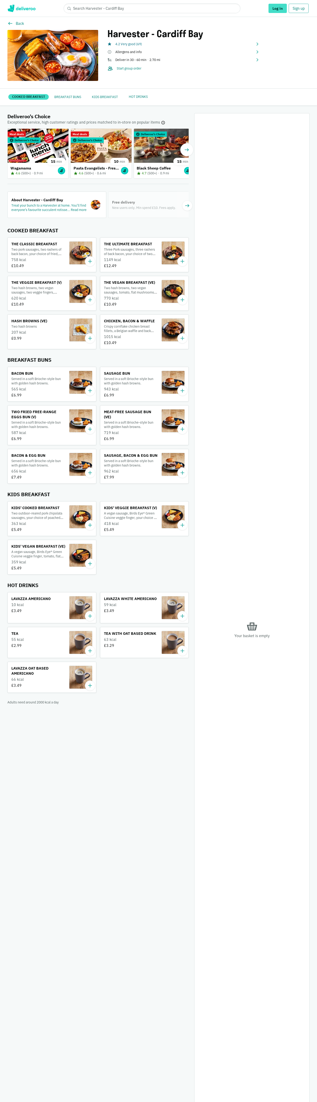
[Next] (186, 149)
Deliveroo (21, 8)
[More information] (163, 122)
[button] (183, 44)
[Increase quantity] (90, 261)
